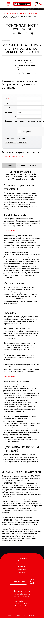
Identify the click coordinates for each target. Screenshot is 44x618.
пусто (36, 4)
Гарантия (22, 570)
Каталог (22, 572)
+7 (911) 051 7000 (21, 596)
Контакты (22, 567)
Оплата (21, 165)
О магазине (22, 558)
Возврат (33, 165)
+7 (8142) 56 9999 (22, 594)
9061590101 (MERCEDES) (12, 156)
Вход (8, 5)
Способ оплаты (22, 564)
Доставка (9, 165)
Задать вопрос (18, 582)
